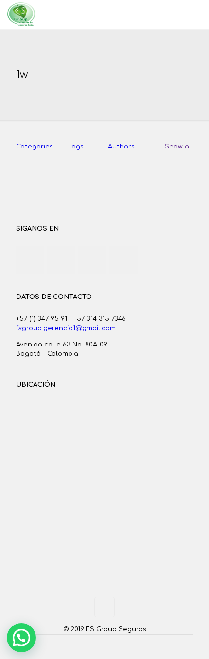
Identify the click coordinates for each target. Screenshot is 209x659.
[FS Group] (21, 14)
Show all (179, 146)
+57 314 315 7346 (99, 318)
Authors (121, 146)
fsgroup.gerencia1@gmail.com (66, 328)
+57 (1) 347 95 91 (41, 318)
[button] (21, 637)
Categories (34, 146)
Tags (76, 146)
